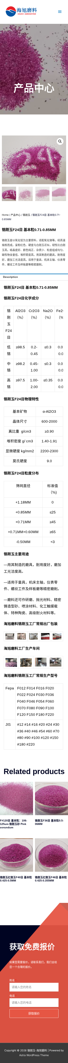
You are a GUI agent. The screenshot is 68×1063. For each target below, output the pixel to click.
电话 (12, 995)
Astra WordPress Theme (34, 1055)
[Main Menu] (60, 11)
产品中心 (16, 214)
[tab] (34, 277)
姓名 (12, 980)
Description (10, 277)
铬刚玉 (26, 214)
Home (5, 214)
